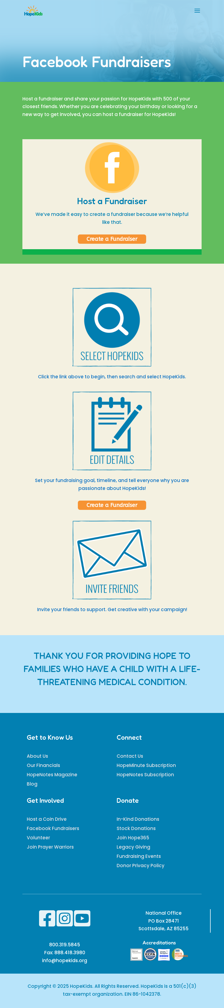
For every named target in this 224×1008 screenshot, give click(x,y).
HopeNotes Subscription (145, 774)
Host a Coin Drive (47, 819)
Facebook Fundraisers (53, 828)
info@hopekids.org (64, 960)
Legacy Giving (133, 847)
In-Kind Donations (138, 819)
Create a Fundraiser (112, 239)
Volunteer (38, 837)
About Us (37, 756)
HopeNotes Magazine (52, 774)
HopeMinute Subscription (146, 765)
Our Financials (43, 765)
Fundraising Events (139, 856)
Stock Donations (136, 828)
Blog (32, 784)
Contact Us (130, 756)
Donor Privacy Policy (140, 865)
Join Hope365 (133, 837)
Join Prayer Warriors (50, 847)
